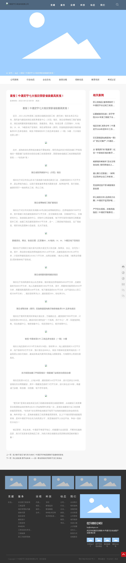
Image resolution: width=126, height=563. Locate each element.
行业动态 (31, 80)
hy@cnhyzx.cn (92, 527)
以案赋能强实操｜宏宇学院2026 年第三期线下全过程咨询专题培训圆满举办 (104, 117)
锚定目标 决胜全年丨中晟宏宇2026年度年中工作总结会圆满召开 (104, 129)
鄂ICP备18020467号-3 (87, 559)
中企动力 (110, 559)
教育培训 (95, 80)
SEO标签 (42, 559)
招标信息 (79, 80)
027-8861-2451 (94, 523)
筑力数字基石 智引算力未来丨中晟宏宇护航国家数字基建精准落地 (38, 455)
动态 (16, 73)
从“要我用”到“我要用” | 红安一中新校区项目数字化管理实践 (104, 152)
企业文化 (47, 80)
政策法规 (63, 80)
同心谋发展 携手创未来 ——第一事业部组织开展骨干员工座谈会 (37, 458)
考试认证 (112, 80)
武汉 (116, 559)
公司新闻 (14, 80)
